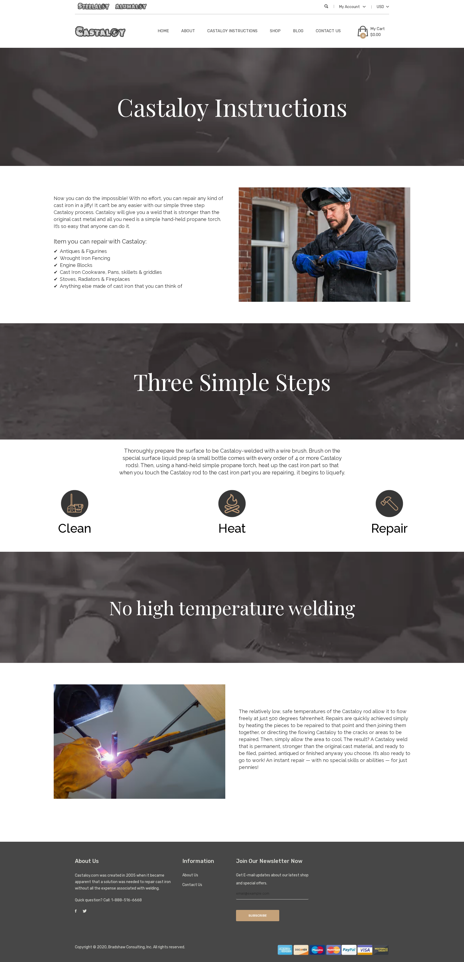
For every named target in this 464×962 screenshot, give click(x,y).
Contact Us (192, 885)
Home (163, 30)
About (188, 30)
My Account (350, 7)
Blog (298, 30)
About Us (190, 875)
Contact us (328, 30)
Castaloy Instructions (232, 30)
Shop (275, 30)
